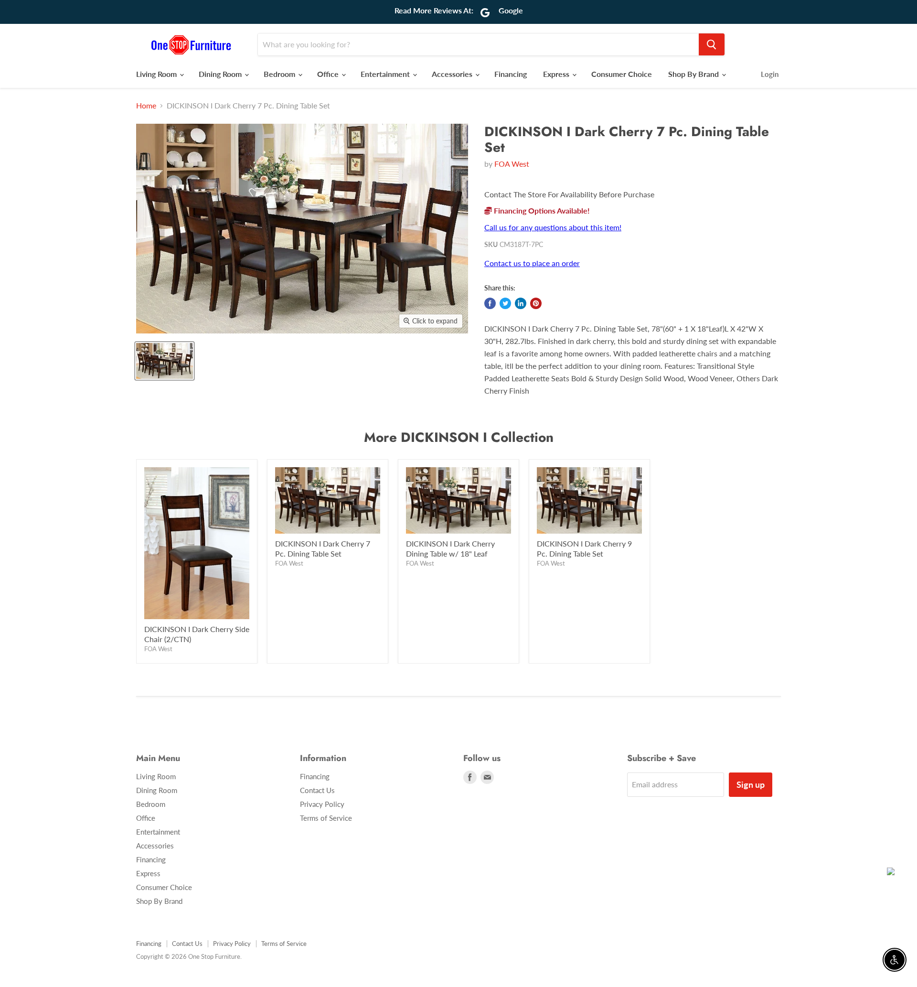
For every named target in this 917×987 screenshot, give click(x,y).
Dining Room (221, 73)
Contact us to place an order (532, 263)
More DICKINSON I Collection (459, 437)
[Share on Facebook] (490, 303)
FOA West (511, 163)
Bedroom (280, 73)
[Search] (712, 44)
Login (769, 74)
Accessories (453, 73)
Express (557, 73)
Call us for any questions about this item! (552, 227)
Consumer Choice (621, 73)
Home (146, 105)
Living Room (157, 73)
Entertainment (386, 73)
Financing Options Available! (541, 210)
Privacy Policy (322, 804)
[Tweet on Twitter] (505, 303)
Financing (510, 73)
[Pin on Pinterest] (536, 303)
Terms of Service (326, 818)
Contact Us (317, 790)
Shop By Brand (694, 73)
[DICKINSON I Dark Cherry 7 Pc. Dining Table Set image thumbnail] (164, 361)
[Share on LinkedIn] (520, 303)
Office (329, 73)
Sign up (750, 784)
